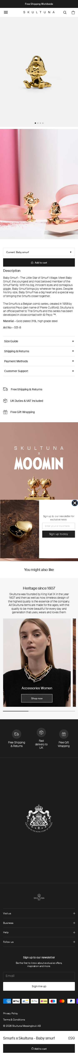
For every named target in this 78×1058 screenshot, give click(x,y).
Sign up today (58, 534)
